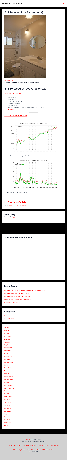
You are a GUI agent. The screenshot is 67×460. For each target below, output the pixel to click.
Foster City (7, 350)
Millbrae (6, 371)
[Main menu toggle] (63, 3)
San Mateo (7, 408)
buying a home (8, 316)
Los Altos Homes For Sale (15, 202)
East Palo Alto (8, 348)
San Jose (7, 405)
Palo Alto (7, 394)
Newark (6, 382)
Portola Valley (8, 397)
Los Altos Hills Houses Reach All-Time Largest (17, 296)
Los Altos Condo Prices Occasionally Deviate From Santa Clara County (25, 290)
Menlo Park (7, 368)
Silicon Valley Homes (19, 450)
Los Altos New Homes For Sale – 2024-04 (16, 293)
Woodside (7, 425)
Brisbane (6, 333)
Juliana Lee (29, 439)
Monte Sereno (8, 376)
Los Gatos (7, 365)
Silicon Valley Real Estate (34, 450)
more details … (12, 109)
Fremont (6, 353)
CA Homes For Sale (48, 450)
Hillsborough (8, 356)
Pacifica (6, 391)
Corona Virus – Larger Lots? (12, 302)
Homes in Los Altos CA (13, 3)
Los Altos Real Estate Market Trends (48, 445)
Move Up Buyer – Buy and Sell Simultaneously (17, 299)
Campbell (7, 339)
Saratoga (7, 414)
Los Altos (7, 359)
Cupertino (7, 342)
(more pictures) (8, 80)
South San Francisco (10, 417)
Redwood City (8, 385)
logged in (15, 217)
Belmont (6, 330)
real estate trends (9, 319)
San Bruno (7, 399)
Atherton (7, 328)
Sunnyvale (7, 419)
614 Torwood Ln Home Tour (12, 93)
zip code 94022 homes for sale (18, 206)
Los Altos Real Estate (15, 115)
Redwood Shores (9, 388)
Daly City (7, 345)
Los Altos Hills (8, 362)
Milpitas (6, 374)
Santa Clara (7, 411)
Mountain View (8, 379)
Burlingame (7, 336)
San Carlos (7, 402)
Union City (7, 422)
